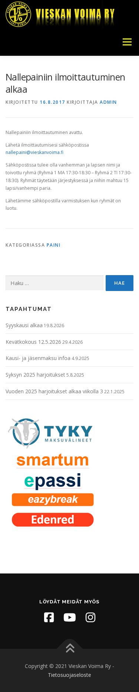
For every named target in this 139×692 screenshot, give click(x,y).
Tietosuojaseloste (69, 674)
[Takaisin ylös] (69, 649)
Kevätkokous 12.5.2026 (33, 341)
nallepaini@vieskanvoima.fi (34, 152)
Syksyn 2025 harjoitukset (35, 374)
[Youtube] (69, 617)
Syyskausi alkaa (24, 325)
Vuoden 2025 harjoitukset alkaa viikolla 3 (54, 391)
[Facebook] (48, 617)
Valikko (126, 42)
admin (108, 102)
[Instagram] (90, 617)
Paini (54, 245)
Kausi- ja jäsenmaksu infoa (38, 358)
